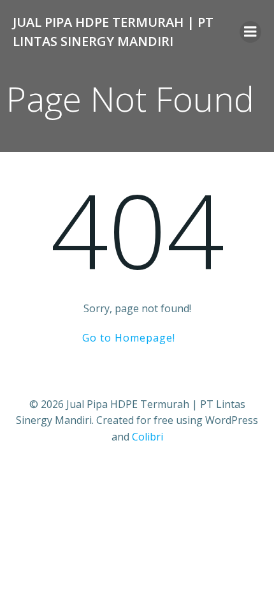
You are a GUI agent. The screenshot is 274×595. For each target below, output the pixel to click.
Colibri (147, 437)
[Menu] (250, 32)
